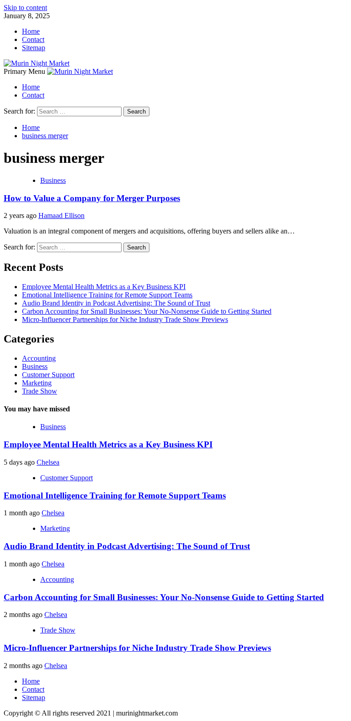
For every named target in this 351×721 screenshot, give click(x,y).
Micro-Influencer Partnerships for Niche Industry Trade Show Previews (125, 319)
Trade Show (39, 391)
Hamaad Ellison (61, 215)
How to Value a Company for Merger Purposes (92, 198)
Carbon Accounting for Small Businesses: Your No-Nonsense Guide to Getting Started (146, 311)
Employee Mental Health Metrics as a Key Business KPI (104, 286)
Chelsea (48, 462)
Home (31, 31)
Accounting (39, 358)
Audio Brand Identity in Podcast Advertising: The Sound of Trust (116, 303)
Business (53, 180)
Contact (33, 39)
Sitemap (33, 48)
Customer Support (48, 375)
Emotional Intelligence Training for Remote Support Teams (107, 295)
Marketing (37, 383)
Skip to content (25, 7)
